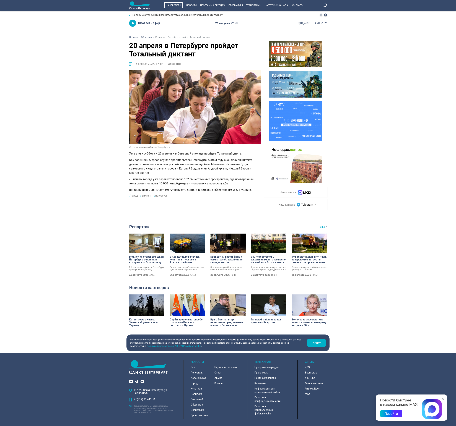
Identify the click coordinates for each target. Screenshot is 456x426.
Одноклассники (314, 383)
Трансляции (253, 5)
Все (193, 367)
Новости (191, 5)
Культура (196, 388)
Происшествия (199, 415)
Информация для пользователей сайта (267, 390)
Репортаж (139, 226)
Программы (236, 5)
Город (194, 383)
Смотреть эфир (149, 23)
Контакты (298, 5)
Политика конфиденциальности (268, 399)
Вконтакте (311, 372)
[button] (325, 15)
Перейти (391, 413)
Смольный (197, 399)
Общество (175, 64)
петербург (160, 195)
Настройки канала (276, 5)
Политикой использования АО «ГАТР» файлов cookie (174, 346)
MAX (307, 394)
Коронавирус (198, 378)
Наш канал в (288, 192)
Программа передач (212, 5)
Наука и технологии (225, 367)
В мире (218, 383)
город (133, 195)
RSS (307, 367)
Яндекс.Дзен (312, 388)
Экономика (197, 410)
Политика (196, 394)
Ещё (322, 226)
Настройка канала (265, 378)
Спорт (217, 372)
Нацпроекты (173, 5)
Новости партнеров (149, 287)
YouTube (310, 378)
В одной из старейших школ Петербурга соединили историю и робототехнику (177, 15)
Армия (218, 378)
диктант (145, 195)
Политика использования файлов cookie (264, 410)
